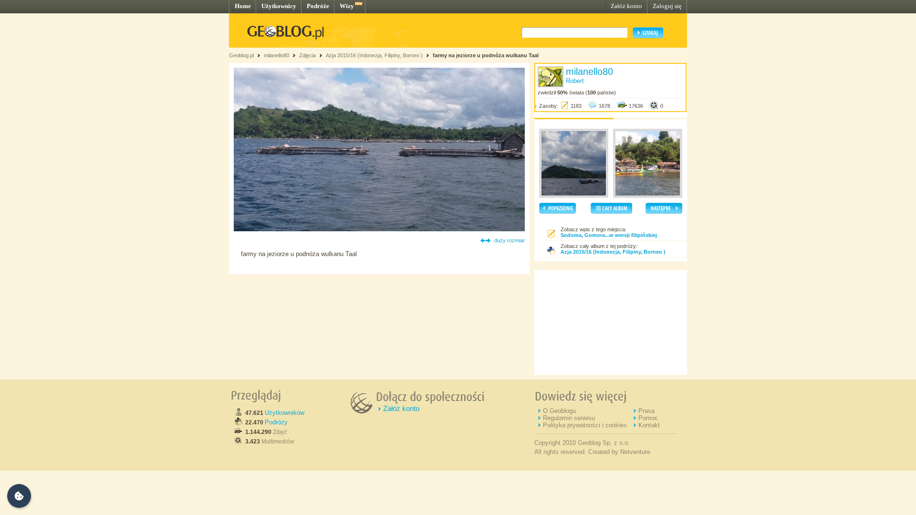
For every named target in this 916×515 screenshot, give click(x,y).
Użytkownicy (278, 6)
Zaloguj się (667, 6)
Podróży (276, 422)
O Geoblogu (559, 410)
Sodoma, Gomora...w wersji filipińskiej (609, 235)
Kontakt (649, 425)
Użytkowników (284, 412)
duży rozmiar (509, 240)
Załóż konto (626, 6)
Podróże (318, 6)
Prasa (646, 410)
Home (243, 6)
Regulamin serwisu (569, 418)
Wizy (347, 6)
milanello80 (276, 55)
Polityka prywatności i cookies (585, 425)
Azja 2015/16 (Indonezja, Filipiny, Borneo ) (374, 55)
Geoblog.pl (241, 55)
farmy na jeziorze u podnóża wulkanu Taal (486, 55)
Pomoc (648, 418)
